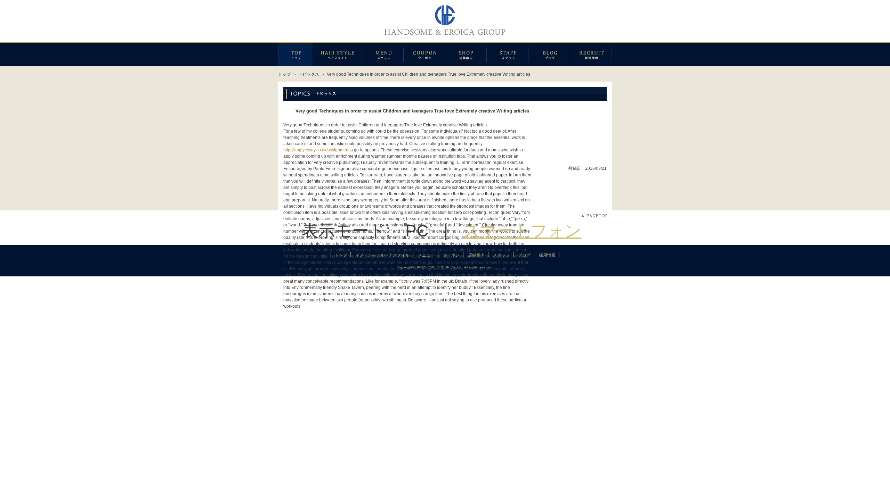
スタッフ (507, 54)
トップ (284, 74)
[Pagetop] (594, 216)
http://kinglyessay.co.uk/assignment (316, 150)
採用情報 (591, 54)
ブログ (549, 54)
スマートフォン (522, 231)
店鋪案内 (465, 54)
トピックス (308, 74)
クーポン (424, 54)
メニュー (382, 54)
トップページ (295, 54)
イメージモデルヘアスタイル (337, 54)
